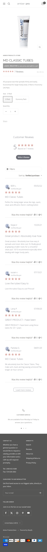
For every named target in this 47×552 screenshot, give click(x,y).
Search (28, 445)
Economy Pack (21, 99)
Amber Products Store (11, 55)
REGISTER (13, 66)
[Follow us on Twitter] (11, 513)
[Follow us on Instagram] (17, 513)
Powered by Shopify (26, 530)
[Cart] (42, 4)
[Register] (40, 493)
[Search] (9, 4)
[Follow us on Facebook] (6, 513)
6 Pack (7, 99)
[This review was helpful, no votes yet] (35, 214)
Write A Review (23, 157)
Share (5, 121)
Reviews (29, 449)
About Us (29, 454)
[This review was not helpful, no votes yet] (39, 214)
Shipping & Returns (33, 458)
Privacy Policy (31, 463)
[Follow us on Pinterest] (23, 513)
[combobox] (30, 175)
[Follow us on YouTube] (28, 513)
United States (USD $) (11, 523)
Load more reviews (23, 390)
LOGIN (6, 66)
